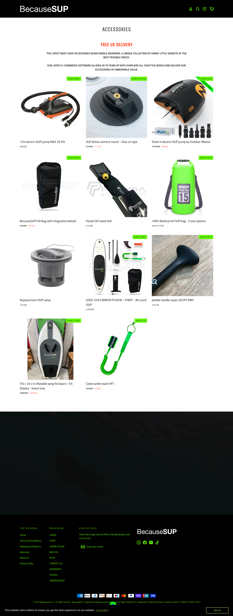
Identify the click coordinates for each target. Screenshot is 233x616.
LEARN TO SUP (57, 546)
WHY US (54, 552)
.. (20, 569)
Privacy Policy (26, 563)
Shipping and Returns (30, 546)
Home (23, 535)
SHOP (52, 541)
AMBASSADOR (57, 580)
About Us (24, 557)
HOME (53, 535)
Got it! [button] (217, 610)
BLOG (52, 557)
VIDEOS (53, 575)
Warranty (24, 552)
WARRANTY (55, 569)
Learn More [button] (102, 610)
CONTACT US (56, 563)
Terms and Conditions (30, 541)
